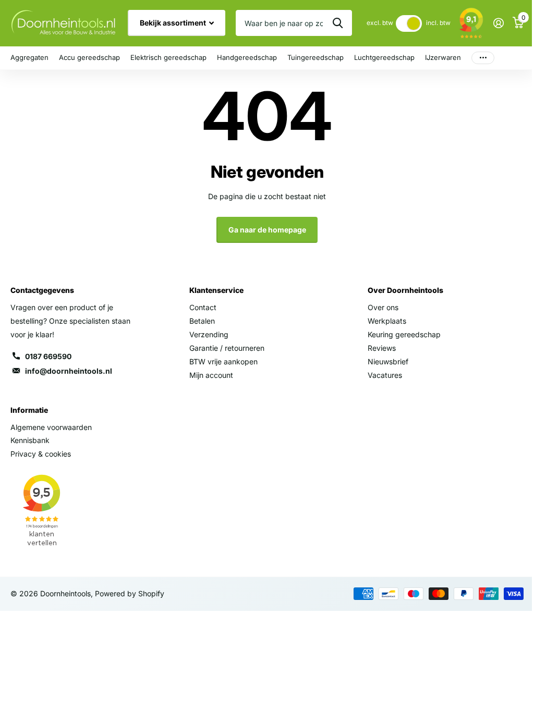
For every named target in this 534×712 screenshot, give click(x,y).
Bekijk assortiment (174, 22)
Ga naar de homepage (267, 229)
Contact (202, 307)
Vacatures (385, 375)
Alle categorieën (29, 58)
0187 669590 (48, 356)
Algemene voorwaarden (51, 427)
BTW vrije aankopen (223, 361)
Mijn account (211, 375)
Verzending (208, 334)
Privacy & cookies (40, 453)
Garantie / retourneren (226, 347)
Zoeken (337, 23)
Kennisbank (30, 440)
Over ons (383, 307)
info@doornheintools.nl (68, 370)
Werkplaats (387, 320)
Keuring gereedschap (404, 334)
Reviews (382, 347)
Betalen (202, 320)
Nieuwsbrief (388, 361)
